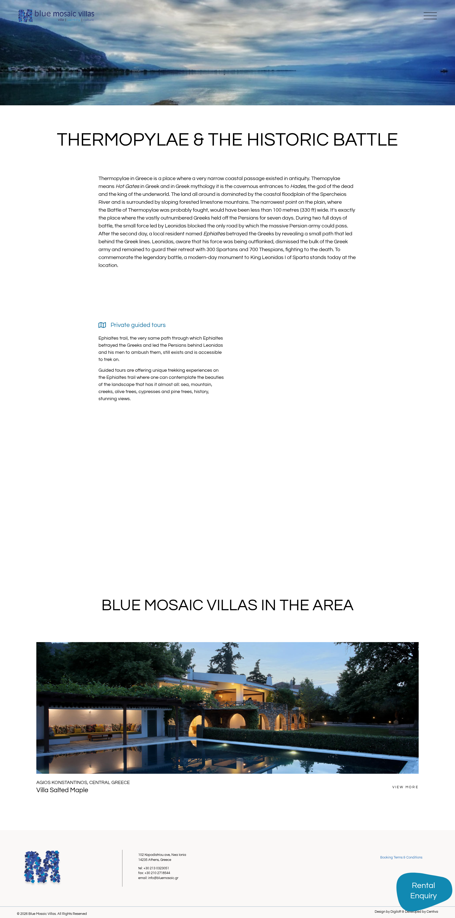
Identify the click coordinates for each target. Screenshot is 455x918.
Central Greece (109, 782)
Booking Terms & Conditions (401, 857)
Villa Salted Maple (62, 790)
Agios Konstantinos (61, 782)
